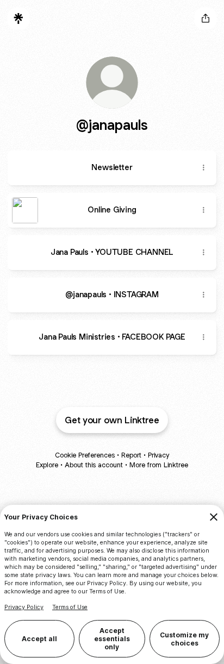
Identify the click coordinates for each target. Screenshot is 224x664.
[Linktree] (18, 18)
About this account (94, 464)
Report (131, 455)
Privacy (158, 455)
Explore (47, 464)
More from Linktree (158, 464)
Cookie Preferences (85, 455)
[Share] (203, 167)
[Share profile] (205, 18)
